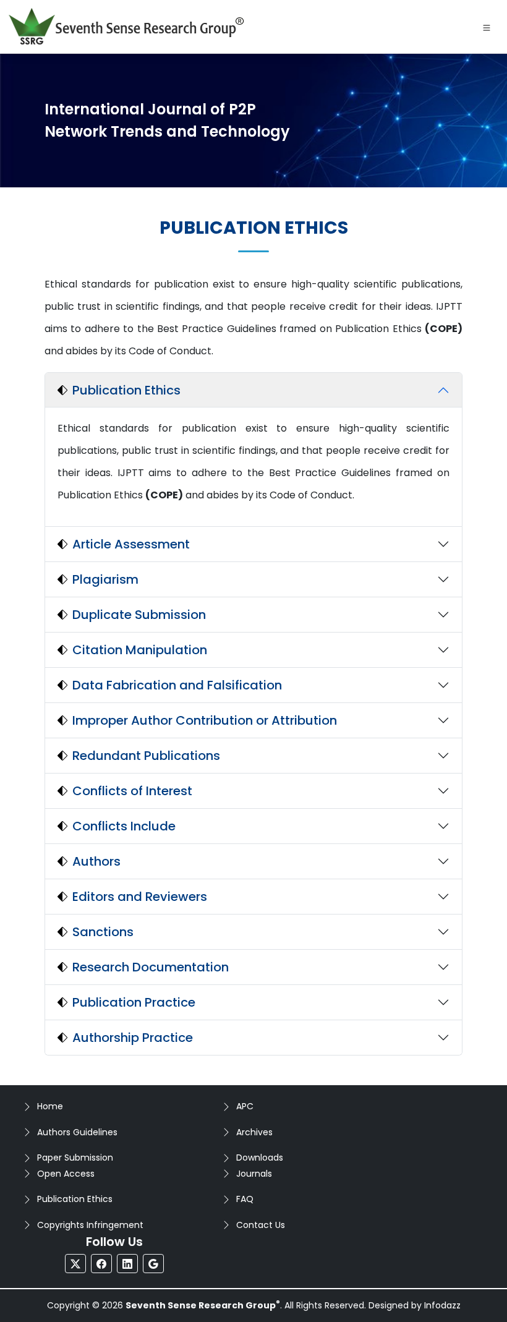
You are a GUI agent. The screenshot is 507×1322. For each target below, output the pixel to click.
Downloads (259, 1157)
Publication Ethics (75, 1199)
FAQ (245, 1199)
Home (50, 1106)
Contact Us (260, 1225)
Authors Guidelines (77, 1132)
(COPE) (443, 329)
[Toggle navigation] (487, 26)
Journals (254, 1173)
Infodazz (442, 1305)
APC (245, 1106)
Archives (254, 1132)
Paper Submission (75, 1157)
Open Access (66, 1173)
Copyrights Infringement (90, 1225)
